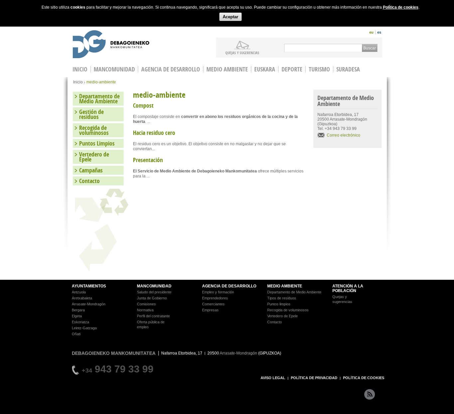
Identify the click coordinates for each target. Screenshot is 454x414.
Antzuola (79, 292)
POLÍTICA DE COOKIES (363, 378)
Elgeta (77, 316)
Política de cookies (400, 7)
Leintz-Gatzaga (84, 328)
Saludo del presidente (154, 292)
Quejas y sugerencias (242, 52)
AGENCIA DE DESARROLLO (229, 286)
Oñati (76, 334)
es (379, 32)
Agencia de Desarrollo (170, 69)
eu (371, 32)
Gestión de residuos (91, 114)
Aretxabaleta (82, 298)
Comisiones (146, 304)
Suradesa (348, 69)
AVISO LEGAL (273, 378)
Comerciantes (213, 304)
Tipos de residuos (281, 298)
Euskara (264, 69)
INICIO (79, 69)
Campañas (91, 170)
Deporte (292, 69)
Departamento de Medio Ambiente (99, 98)
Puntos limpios (278, 304)
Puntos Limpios (97, 143)
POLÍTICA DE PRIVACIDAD (314, 378)
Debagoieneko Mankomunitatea (111, 45)
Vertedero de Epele (94, 156)
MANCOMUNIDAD (154, 286)
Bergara (78, 310)
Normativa (145, 310)
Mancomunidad (114, 69)
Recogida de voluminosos (94, 130)
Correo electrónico (343, 135)
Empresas (210, 310)
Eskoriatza (80, 322)
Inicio (78, 82)
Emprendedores (215, 298)
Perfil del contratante (153, 316)
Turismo (319, 69)
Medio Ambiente (227, 69)
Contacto (89, 181)
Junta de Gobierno (152, 298)
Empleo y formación (218, 292)
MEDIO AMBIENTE (284, 286)
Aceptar (230, 16)
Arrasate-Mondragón (88, 304)
